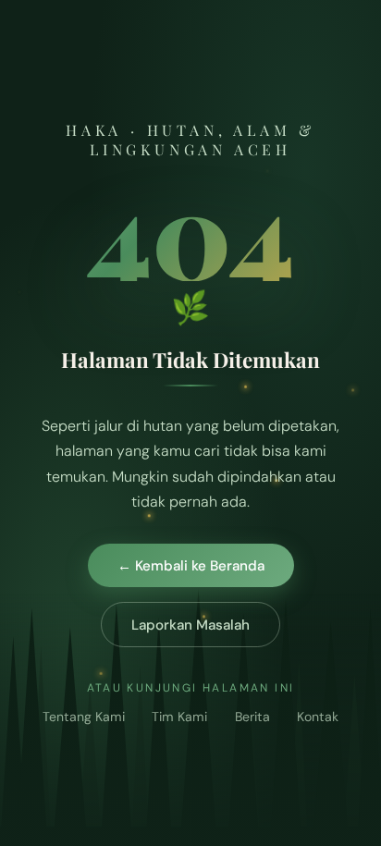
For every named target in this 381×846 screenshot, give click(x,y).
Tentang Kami (84, 716)
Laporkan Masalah (190, 625)
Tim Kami (179, 716)
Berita (252, 716)
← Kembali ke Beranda (190, 566)
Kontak (317, 716)
